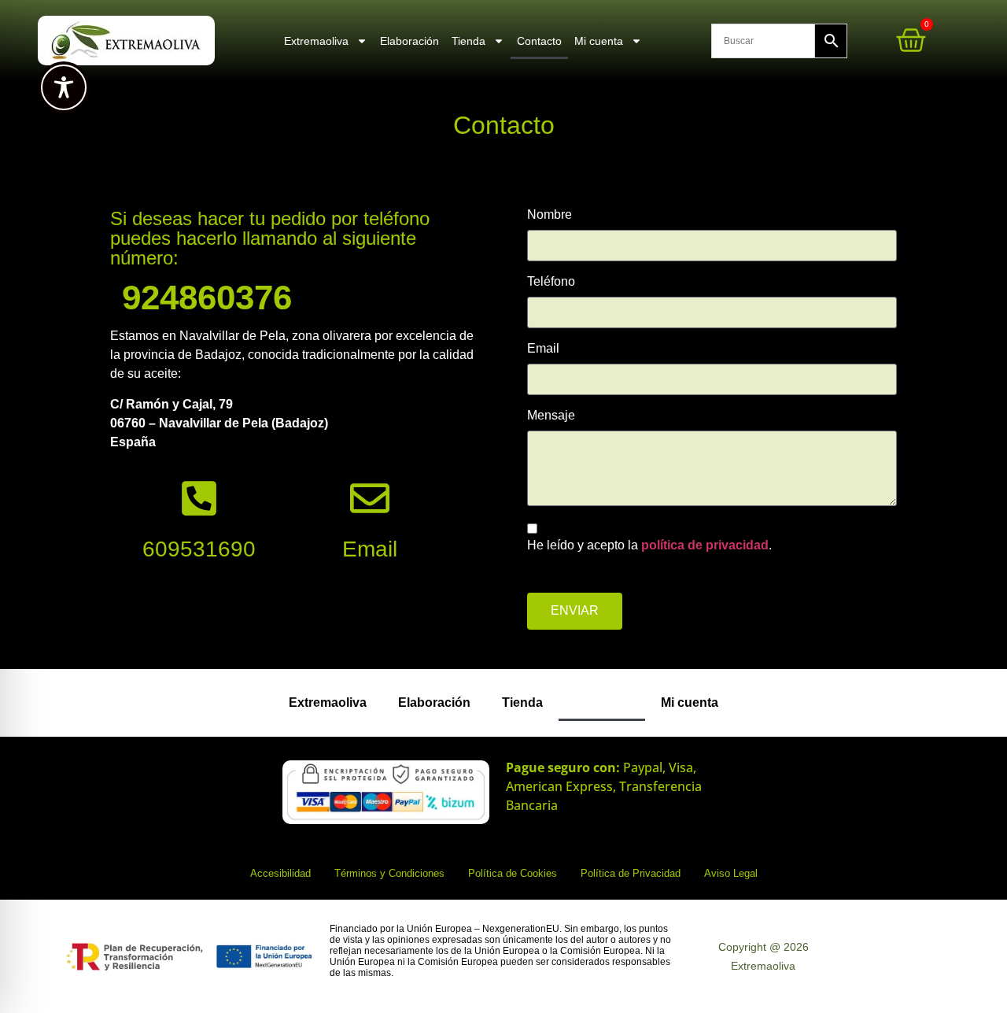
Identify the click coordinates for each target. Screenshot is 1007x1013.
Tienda (468, 41)
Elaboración (409, 41)
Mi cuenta (598, 41)
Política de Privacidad (631, 873)
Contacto (539, 41)
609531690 (199, 549)
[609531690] (199, 498)
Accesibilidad (280, 873)
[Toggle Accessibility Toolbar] (63, 87)
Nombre (549, 215)
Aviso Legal (731, 873)
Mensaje (551, 415)
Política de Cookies (512, 873)
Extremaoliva (316, 41)
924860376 (207, 297)
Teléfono (551, 281)
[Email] (369, 498)
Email (369, 549)
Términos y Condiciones (389, 873)
